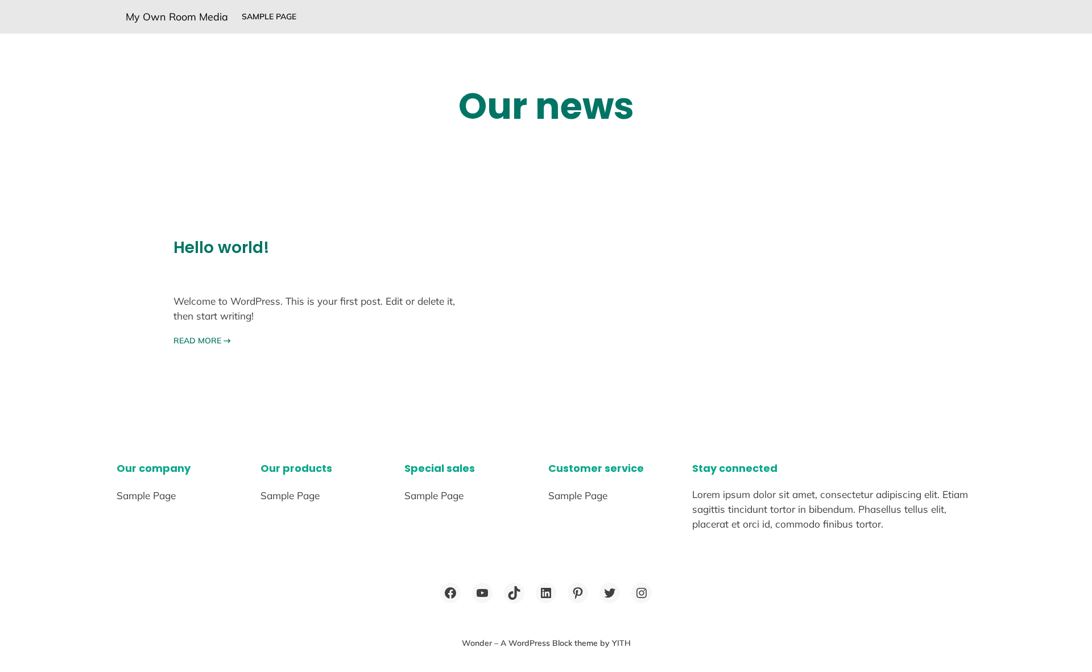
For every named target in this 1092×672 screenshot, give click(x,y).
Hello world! (221, 248)
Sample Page (269, 16)
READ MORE (202, 340)
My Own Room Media (177, 16)
